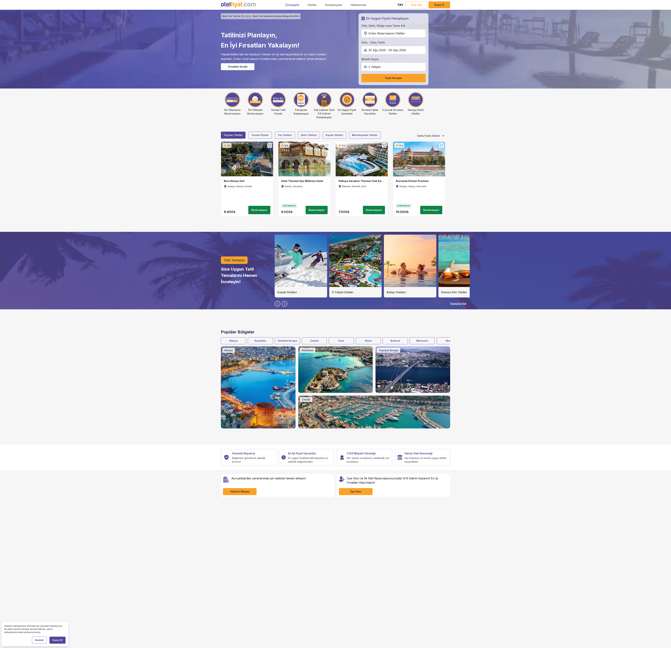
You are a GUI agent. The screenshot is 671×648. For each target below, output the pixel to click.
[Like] (269, 145)
